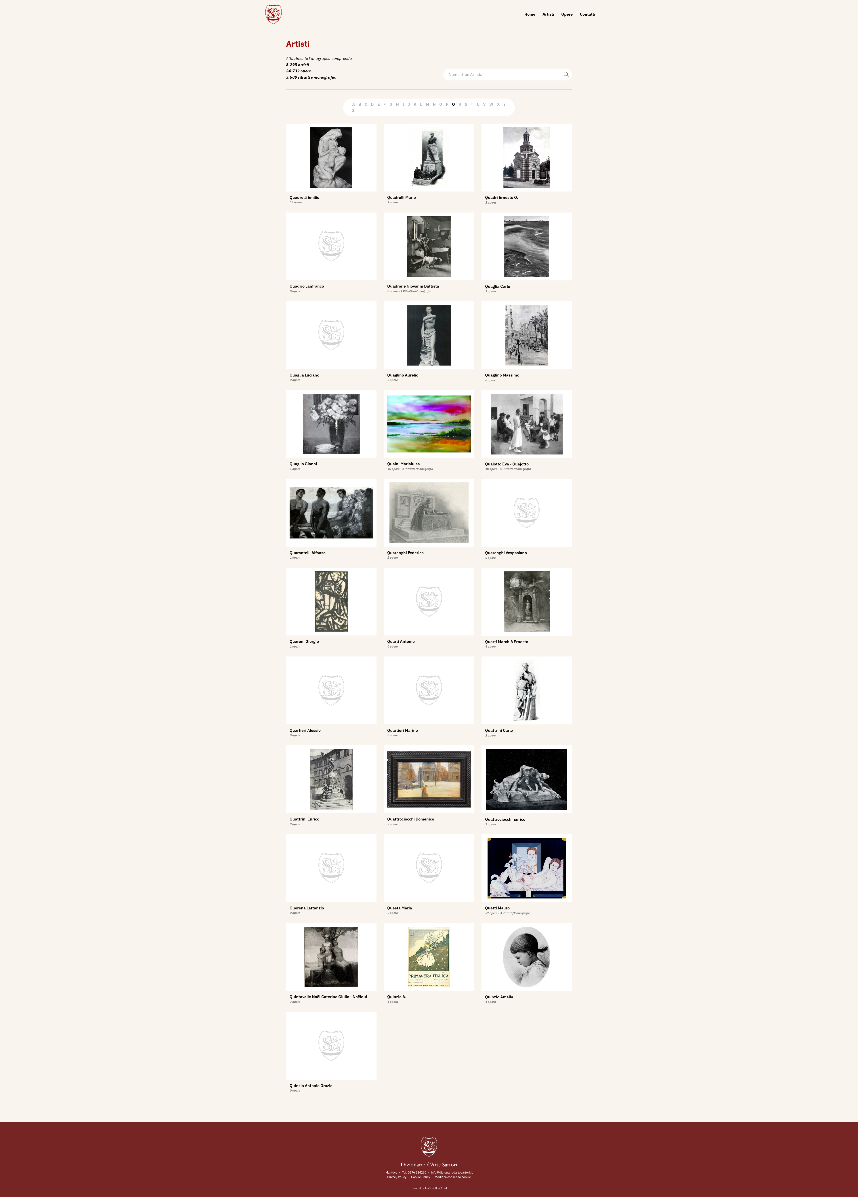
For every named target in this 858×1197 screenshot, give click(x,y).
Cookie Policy (420, 1177)
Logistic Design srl (436, 1188)
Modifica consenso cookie (453, 1177)
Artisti (548, 14)
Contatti (587, 14)
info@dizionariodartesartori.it (452, 1172)
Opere (567, 14)
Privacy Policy (396, 1177)
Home (529, 14)
